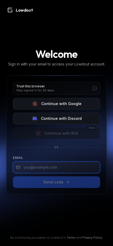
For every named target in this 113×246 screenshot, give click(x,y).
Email (18, 158)
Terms (71, 237)
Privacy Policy (92, 237)
